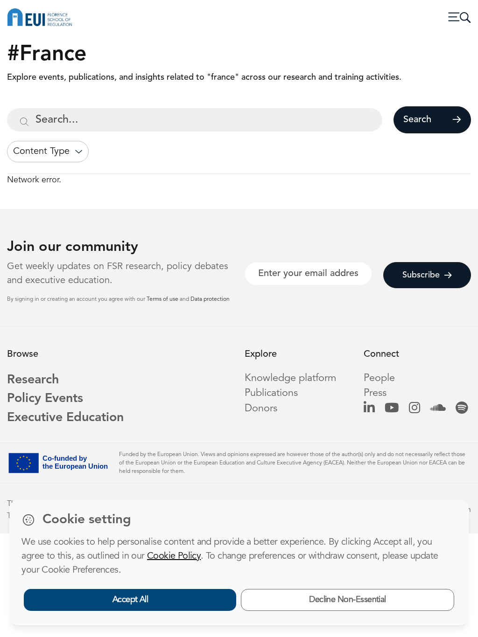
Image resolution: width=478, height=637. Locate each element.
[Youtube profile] (392, 409)
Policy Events (45, 399)
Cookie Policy (174, 556)
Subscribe (421, 275)
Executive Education (65, 418)
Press (375, 393)
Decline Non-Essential (347, 599)
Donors (261, 409)
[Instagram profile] (414, 409)
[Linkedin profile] (369, 409)
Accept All (130, 599)
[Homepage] (39, 17)
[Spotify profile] (462, 409)
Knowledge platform (291, 378)
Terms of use (163, 299)
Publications (271, 393)
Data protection (210, 299)
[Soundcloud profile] (438, 409)
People (379, 378)
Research (33, 380)
